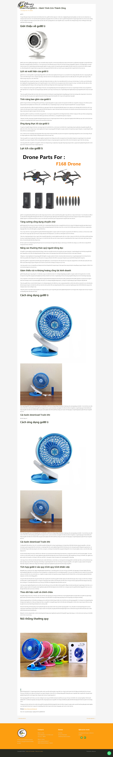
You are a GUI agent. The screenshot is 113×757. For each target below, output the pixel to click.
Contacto (93, 5)
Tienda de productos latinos (64, 736)
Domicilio (60, 732)
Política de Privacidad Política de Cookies (34, 751)
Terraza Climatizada (62, 734)
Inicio (87, 5)
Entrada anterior (21, 718)
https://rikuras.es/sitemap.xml (30, 708)
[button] (109, 753)
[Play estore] (85, 738)
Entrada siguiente (91, 718)
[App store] (82, 738)
